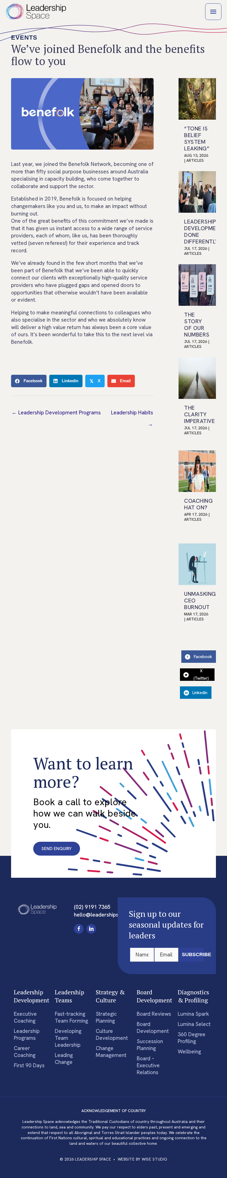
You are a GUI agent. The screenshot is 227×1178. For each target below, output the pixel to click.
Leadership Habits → (132, 414)
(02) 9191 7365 (92, 906)
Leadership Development (31, 996)
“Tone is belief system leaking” (196, 138)
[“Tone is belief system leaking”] (197, 98)
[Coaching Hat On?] (197, 470)
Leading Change (64, 1059)
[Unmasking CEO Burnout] (197, 563)
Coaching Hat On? (198, 504)
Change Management (111, 1052)
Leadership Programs (27, 1034)
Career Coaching (24, 1052)
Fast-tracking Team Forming (71, 1017)
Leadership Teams (69, 996)
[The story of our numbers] (197, 284)
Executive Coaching (25, 1017)
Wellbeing (189, 1051)
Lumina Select (194, 1024)
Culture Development (112, 1034)
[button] (79, 929)
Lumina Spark (193, 1013)
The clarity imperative (199, 414)
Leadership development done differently (203, 231)
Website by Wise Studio (142, 1159)
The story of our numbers (197, 324)
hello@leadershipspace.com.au (111, 914)
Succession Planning (150, 1045)
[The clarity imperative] (197, 377)
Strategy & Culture (110, 996)
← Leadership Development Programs (56, 412)
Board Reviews (154, 1013)
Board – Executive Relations (148, 1065)
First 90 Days (29, 1065)
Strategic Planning (106, 1017)
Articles (195, 160)
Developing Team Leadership (68, 1038)
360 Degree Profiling (191, 1038)
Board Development (154, 996)
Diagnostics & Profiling (193, 996)
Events (24, 38)
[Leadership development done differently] (197, 191)
